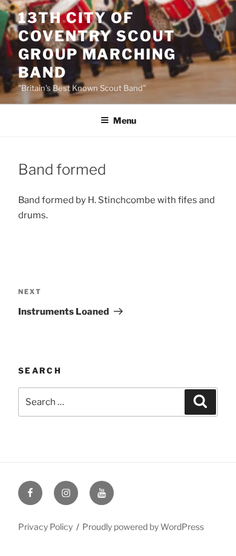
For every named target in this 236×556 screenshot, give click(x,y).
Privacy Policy (45, 526)
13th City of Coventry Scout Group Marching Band (97, 45)
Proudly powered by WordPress (143, 526)
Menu (124, 120)
